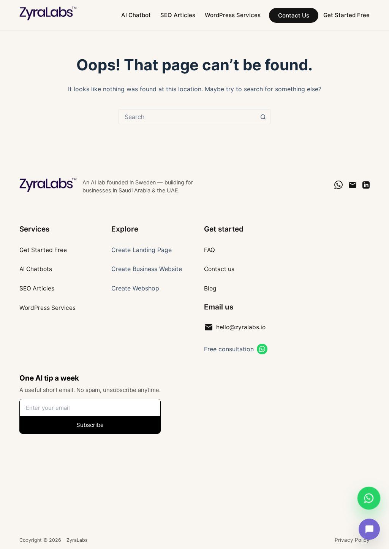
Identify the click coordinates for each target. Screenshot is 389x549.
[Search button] (263, 116)
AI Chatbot (136, 15)
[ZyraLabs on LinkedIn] (366, 185)
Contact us (219, 269)
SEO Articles (177, 15)
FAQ (209, 250)
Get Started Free (346, 15)
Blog (210, 288)
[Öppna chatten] (369, 529)
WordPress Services (233, 15)
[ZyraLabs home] (48, 184)
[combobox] (187, 116)
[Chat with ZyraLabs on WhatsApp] (368, 498)
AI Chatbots (35, 269)
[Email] (352, 184)
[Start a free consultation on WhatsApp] (262, 349)
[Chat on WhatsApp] (338, 185)
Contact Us (293, 15)
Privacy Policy (352, 540)
